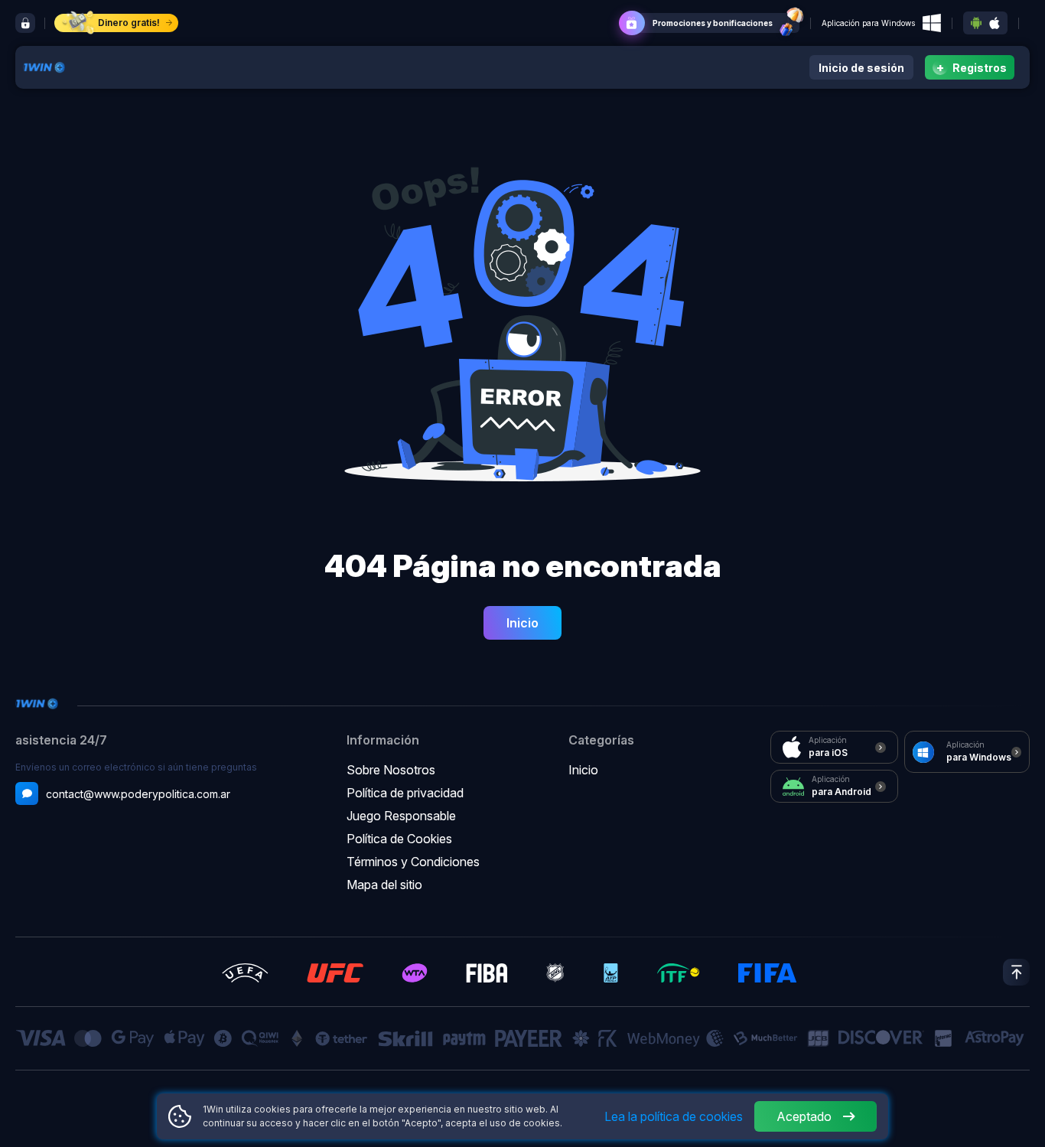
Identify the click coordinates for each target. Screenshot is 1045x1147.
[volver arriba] (1016, 972)
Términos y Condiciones (413, 861)
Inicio (522, 623)
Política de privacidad (405, 792)
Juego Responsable (401, 815)
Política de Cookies (399, 838)
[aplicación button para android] (976, 23)
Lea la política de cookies (673, 1116)
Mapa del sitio (384, 884)
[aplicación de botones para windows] (932, 23)
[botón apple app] (994, 23)
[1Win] (44, 65)
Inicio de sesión (861, 67)
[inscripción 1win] (25, 23)
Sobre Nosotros (391, 769)
